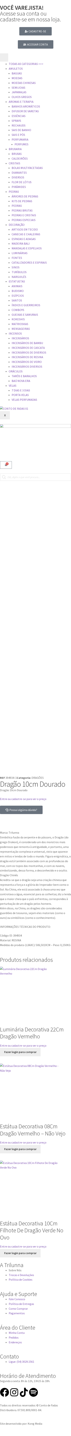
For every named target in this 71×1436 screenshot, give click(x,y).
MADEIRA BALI (21, 243)
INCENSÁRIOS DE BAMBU (27, 343)
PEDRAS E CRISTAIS (24, 215)
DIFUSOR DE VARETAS (25, 111)
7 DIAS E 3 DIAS (21, 390)
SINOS (15, 267)
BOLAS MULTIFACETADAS (27, 168)
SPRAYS (16, 120)
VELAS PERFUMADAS (24, 399)
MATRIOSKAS (20, 324)
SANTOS (17, 300)
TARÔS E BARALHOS (24, 376)
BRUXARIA (15, 149)
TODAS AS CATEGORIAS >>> (26, 64)
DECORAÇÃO (17, 225)
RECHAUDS (18, 125)
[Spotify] (33, 1392)
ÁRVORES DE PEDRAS (25, 196)
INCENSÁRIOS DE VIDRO (27, 362)
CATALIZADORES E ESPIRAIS (29, 262)
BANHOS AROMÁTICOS (26, 106)
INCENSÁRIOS (20, 338)
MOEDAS (17, 78)
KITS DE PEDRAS (22, 201)
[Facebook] (4, 1392)
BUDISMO (18, 291)
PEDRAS (14, 191)
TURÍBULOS (19, 272)
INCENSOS (15, 333)
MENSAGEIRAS (21, 329)
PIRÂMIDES (19, 187)
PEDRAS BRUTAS (22, 210)
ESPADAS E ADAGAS (24, 239)
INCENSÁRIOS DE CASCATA (28, 348)
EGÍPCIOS (18, 295)
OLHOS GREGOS (22, 97)
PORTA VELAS (20, 395)
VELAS (12, 385)
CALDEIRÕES (20, 158)
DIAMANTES (19, 172)
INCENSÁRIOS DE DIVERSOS (29, 352)
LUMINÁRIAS (19, 253)
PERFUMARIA (20, 139)
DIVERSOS (18, 177)
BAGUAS (17, 73)
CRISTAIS (14, 163)
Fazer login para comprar (20, 1052)
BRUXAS (17, 154)
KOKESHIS (18, 319)
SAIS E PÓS (18, 135)
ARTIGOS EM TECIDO (25, 229)
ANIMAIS (17, 286)
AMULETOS (16, 68)
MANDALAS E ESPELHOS (27, 248)
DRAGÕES (37, 778)
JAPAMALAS (19, 92)
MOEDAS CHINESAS (24, 83)
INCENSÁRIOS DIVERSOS (27, 366)
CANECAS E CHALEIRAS (26, 234)
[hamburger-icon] (4, 57)
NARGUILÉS (19, 277)
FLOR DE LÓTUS (21, 182)
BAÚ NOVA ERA (21, 381)
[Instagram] (14, 1392)
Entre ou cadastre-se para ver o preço (23, 799)
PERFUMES (21, 144)
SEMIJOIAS (18, 87)
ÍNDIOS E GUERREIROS (26, 305)
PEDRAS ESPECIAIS (24, 220)
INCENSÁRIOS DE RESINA (27, 357)
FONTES (17, 258)
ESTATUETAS (17, 281)
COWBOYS (18, 310)
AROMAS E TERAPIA (21, 101)
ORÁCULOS (16, 371)
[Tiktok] (23, 1392)
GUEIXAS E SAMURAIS (25, 314)
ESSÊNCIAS (18, 116)
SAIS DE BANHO (21, 130)
